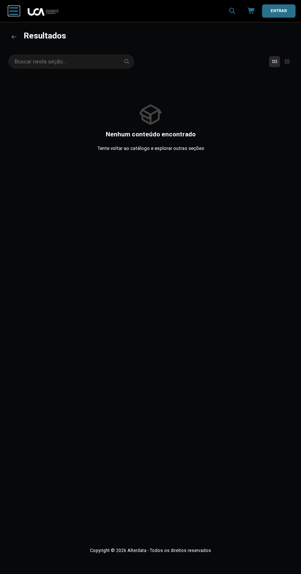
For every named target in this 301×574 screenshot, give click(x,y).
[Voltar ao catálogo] (13, 37)
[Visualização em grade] (274, 61)
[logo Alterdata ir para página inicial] (43, 11)
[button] (13, 11)
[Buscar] (127, 61)
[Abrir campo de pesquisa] (232, 11)
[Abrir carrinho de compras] (249, 11)
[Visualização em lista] (287, 61)
